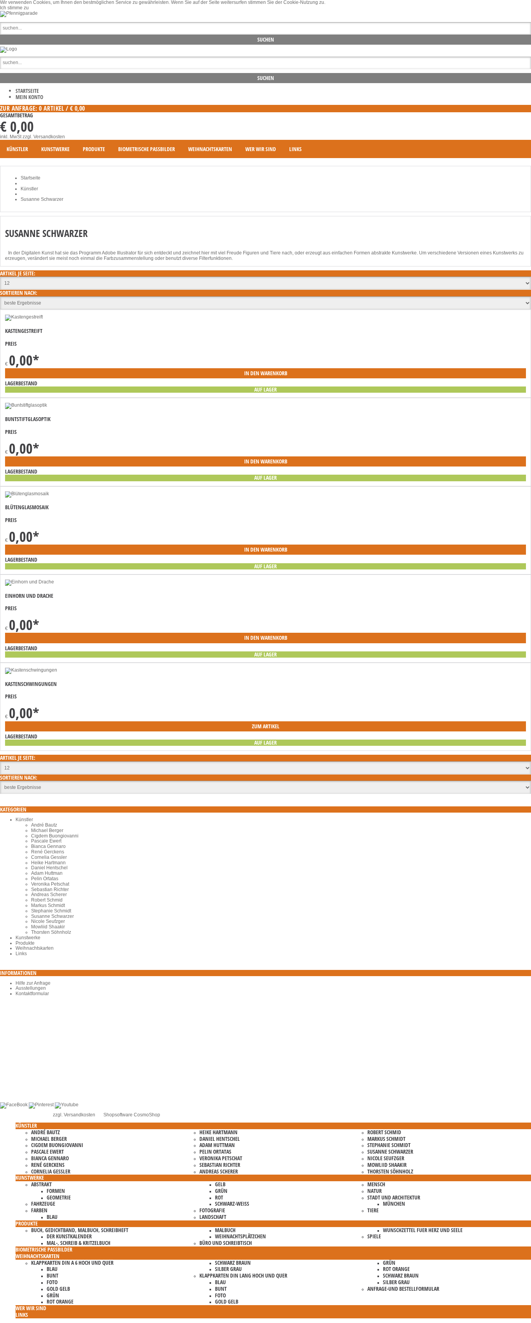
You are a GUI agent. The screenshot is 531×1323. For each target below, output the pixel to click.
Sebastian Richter (50, 889)
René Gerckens (47, 852)
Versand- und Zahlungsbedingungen (54, 1083)
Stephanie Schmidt (51, 911)
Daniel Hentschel (49, 867)
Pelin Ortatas (44, 878)
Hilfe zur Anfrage (33, 983)
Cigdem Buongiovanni (55, 836)
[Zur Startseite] (8, 49)
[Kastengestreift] (24, 317)
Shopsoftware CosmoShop (131, 1115)
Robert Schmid (47, 900)
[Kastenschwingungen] (31, 670)
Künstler (24, 819)
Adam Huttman (47, 873)
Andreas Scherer (49, 894)
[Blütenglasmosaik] (27, 493)
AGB (20, 1067)
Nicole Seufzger (48, 921)
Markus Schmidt (48, 905)
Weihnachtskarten (35, 948)
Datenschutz (29, 1072)
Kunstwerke (28, 937)
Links (21, 953)
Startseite (27, 90)
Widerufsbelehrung (36, 1088)
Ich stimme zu (14, 7)
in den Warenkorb (265, 373)
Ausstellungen (31, 988)
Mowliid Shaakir (48, 927)
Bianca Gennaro (48, 846)
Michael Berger (47, 830)
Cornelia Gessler (49, 857)
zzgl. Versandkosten (44, 136)
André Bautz (44, 825)
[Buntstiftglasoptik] (26, 405)
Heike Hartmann (48, 862)
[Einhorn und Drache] (29, 582)
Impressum (27, 1078)
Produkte (25, 943)
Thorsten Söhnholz (51, 932)
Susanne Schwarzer (52, 916)
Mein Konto (29, 97)
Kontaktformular (32, 993)
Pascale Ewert (46, 841)
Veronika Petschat (50, 884)
